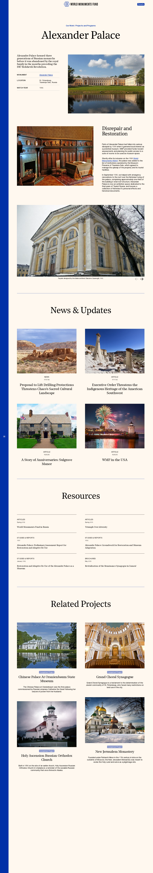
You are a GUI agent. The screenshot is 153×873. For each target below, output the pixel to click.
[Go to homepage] (80, 8)
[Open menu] (4, 436)
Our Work (70, 26)
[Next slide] (141, 279)
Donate (141, 4)
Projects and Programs (86, 26)
